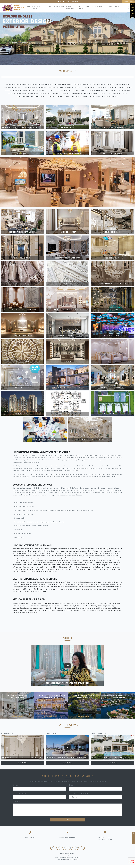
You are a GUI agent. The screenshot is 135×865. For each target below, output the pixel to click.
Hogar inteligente (76, 93)
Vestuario (56, 93)
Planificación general (55, 96)
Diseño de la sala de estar (83, 84)
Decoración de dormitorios (57, 87)
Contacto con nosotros (113, 8)
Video (88, 6)
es (128, 6)
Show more (22, 763)
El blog (81, 8)
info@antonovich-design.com (67, 837)
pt (128, 8)
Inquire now (128, 2)
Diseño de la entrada (88, 87)
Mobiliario (60, 6)
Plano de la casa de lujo (39, 96)
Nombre (16, 785)
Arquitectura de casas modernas (95, 93)
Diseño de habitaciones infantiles (84, 90)
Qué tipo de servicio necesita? (79, 793)
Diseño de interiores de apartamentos (33, 87)
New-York (71, 859)
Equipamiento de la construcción (118, 84)
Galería (95, 6)
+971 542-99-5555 (73, 1)
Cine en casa (65, 93)
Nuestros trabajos (36, 8)
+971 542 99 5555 (30, 838)
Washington (64, 859)
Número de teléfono (20, 793)
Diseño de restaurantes (30, 93)
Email (71, 785)
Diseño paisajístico (99, 84)
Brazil (76, 859)
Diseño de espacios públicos (117, 93)
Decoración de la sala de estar (107, 87)
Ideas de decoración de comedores (35, 90)
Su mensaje (17, 801)
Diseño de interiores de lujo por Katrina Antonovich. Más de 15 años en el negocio (33, 84)
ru (128, 10)
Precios (102, 6)
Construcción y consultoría (73, 96)
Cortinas (8, 90)
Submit (67, 819)
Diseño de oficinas (73, 87)
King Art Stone (17, 90)
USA (67, 855)
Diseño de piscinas (102, 90)
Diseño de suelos (45, 93)
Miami (59, 859)
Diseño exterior (67, 84)
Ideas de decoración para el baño (60, 90)
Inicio (29, 6)
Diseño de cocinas (14, 93)
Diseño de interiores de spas (120, 90)
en (128, 4)
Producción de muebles (12, 87)
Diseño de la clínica (125, 87)
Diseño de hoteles (23, 96)
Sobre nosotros (70, 8)
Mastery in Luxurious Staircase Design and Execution (100, 96)
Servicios (51, 6)
